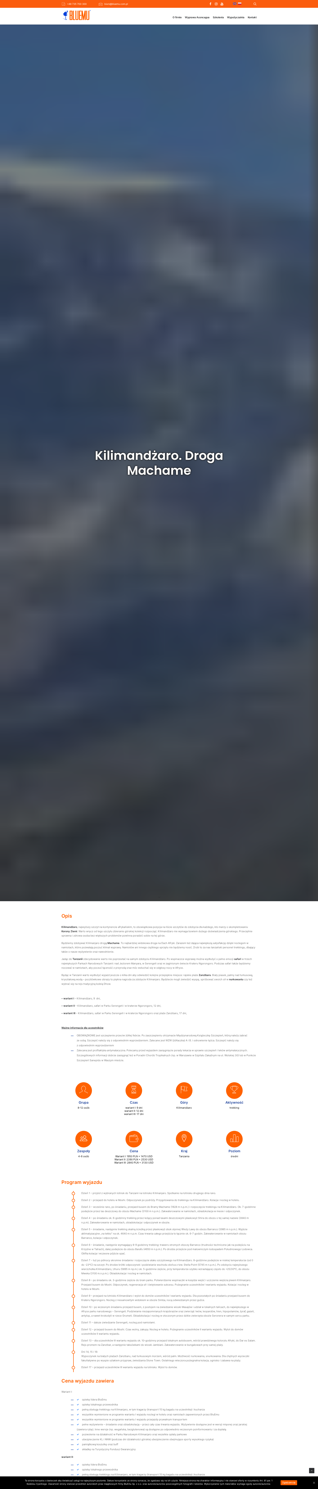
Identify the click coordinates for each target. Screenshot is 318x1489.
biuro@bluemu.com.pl (116, 3)
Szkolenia (218, 17)
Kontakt (252, 17)
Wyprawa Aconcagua (197, 17)
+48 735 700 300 (77, 3)
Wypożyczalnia (235, 17)
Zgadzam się (288, 1482)
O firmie (177, 17)
